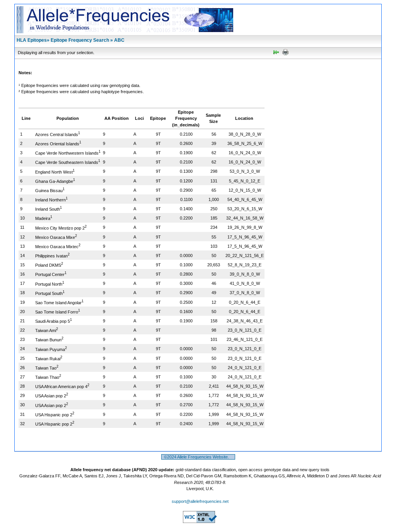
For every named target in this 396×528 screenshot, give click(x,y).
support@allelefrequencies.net (200, 501)
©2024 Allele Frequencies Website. (198, 457)
